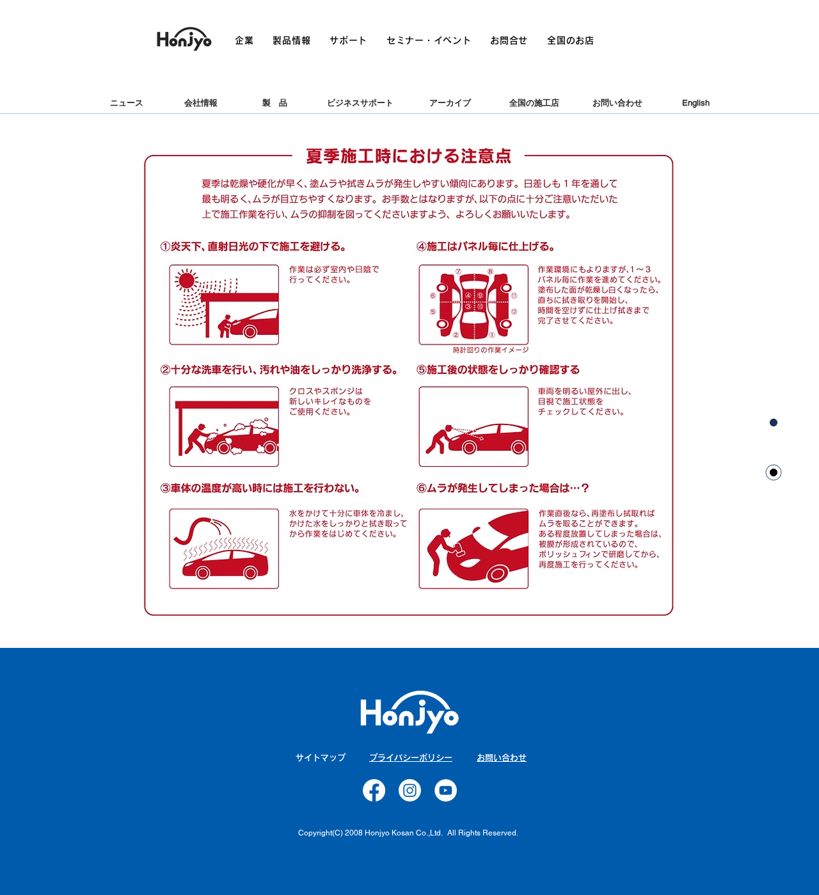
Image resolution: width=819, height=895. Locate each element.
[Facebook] (374, 790)
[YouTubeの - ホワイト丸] (445, 790)
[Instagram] (410, 790)
